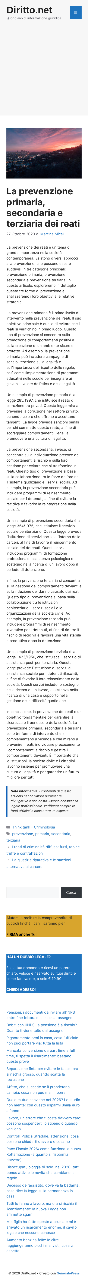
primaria (42, 834)
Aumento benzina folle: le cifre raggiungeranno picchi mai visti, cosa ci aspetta (39, 1245)
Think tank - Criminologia (33, 827)
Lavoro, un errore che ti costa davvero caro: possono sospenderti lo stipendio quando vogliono (43, 1123)
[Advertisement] (44, 71)
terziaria (13, 840)
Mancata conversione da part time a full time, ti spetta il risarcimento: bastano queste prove (40, 1056)
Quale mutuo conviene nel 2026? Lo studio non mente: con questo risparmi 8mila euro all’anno (43, 1105)
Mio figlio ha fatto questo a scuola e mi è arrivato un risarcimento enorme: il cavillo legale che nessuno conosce (41, 1227)
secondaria (60, 834)
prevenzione (22, 834)
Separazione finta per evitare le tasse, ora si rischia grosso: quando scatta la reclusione (42, 1074)
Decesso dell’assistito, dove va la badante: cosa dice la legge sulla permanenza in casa (43, 1190)
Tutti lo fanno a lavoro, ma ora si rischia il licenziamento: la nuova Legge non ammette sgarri (41, 1209)
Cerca (71, 892)
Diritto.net (29, 10)
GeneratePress (68, 1273)
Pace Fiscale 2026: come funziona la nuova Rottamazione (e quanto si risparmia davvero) (43, 1154)
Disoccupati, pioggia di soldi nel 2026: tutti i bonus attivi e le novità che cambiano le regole (43, 1172)
